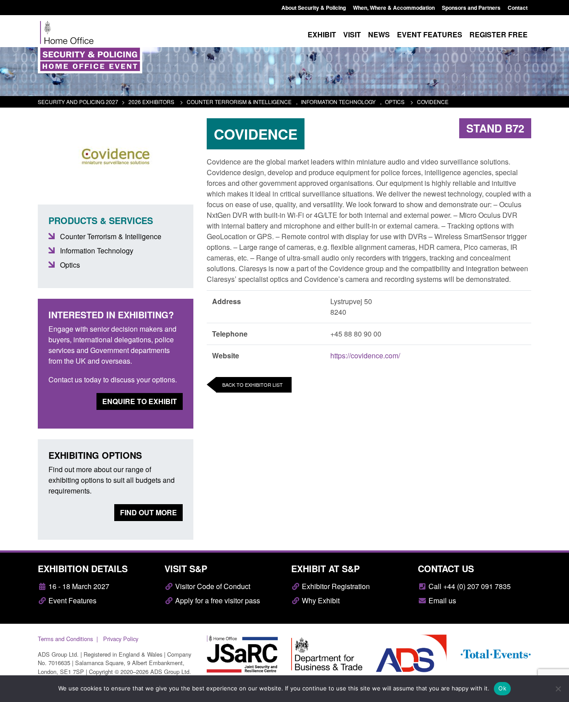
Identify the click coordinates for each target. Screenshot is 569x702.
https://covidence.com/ (365, 355)
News (379, 34)
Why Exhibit (320, 600)
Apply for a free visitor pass (216, 600)
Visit (352, 34)
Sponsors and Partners (471, 8)
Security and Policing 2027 (78, 101)
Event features (429, 34)
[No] (557, 688)
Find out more (148, 512)
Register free (498, 34)
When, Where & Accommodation (394, 8)
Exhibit (322, 34)
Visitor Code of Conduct (211, 586)
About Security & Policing (313, 8)
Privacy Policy (120, 638)
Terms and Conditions (65, 638)
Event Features (71, 600)
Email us (441, 600)
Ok (502, 688)
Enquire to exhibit (139, 401)
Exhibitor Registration (335, 586)
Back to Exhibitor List (252, 384)
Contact (518, 8)
